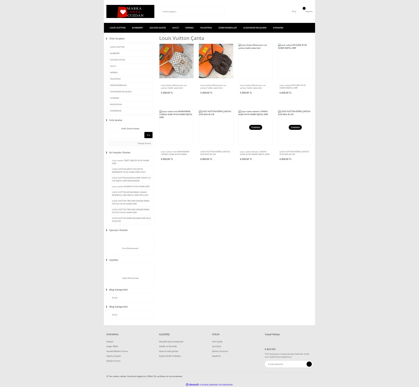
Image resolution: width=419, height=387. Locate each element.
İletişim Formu (113, 360)
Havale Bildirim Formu (117, 351)
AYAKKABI (114, 98)
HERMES (114, 72)
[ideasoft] (192, 384)
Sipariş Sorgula (113, 355)
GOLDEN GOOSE (117, 59)
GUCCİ (113, 66)
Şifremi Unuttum (220, 351)
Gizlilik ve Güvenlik (168, 346)
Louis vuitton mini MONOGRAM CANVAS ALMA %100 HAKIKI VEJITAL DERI (175, 153)
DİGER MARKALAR (118, 85)
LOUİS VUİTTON (117, 47)
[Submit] (309, 364)
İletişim (109, 341)
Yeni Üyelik (217, 341)
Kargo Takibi (112, 346)
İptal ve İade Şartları (168, 351)
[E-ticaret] (209, 384)
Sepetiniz (216, 355)
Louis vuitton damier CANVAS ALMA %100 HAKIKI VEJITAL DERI (254, 153)
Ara (148, 135)
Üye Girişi (216, 346)
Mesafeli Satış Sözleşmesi (171, 341)
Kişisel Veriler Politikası (170, 355)
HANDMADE (115, 110)
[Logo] (130, 11)
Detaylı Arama (144, 143)
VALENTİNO (115, 78)
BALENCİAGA (116, 104)
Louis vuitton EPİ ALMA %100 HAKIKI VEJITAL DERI (293, 86)
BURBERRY (115, 53)
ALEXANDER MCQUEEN (120, 91)
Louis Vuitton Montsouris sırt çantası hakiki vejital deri (174, 86)
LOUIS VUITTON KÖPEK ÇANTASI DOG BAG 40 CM (215, 153)
